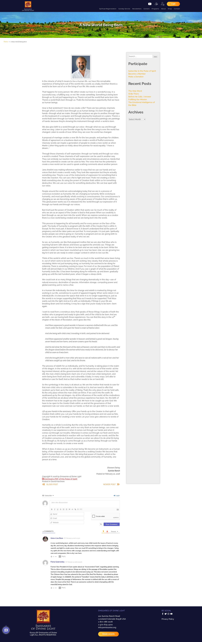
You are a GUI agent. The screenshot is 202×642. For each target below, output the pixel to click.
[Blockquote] (69, 509)
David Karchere (58, 481)
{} (78, 509)
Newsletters (136, 9)
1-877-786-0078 (105, 622)
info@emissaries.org (107, 627)
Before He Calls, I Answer (139, 97)
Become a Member (137, 74)
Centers (147, 9)
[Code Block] (72, 509)
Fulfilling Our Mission (137, 99)
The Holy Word (135, 91)
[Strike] (60, 509)
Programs (155, 9)
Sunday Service (124, 9)
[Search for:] (140, 56)
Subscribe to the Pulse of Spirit (142, 71)
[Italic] (54, 509)
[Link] (75, 509)
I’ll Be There (133, 94)
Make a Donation (136, 77)
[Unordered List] (66, 509)
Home (6, 41)
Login (117, 495)
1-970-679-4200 (105, 624)
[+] (81, 509)
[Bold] (51, 509)
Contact (177, 9)
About (163, 9)
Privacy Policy (168, 619)
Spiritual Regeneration (107, 9)
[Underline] (57, 509)
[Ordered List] (63, 509)
